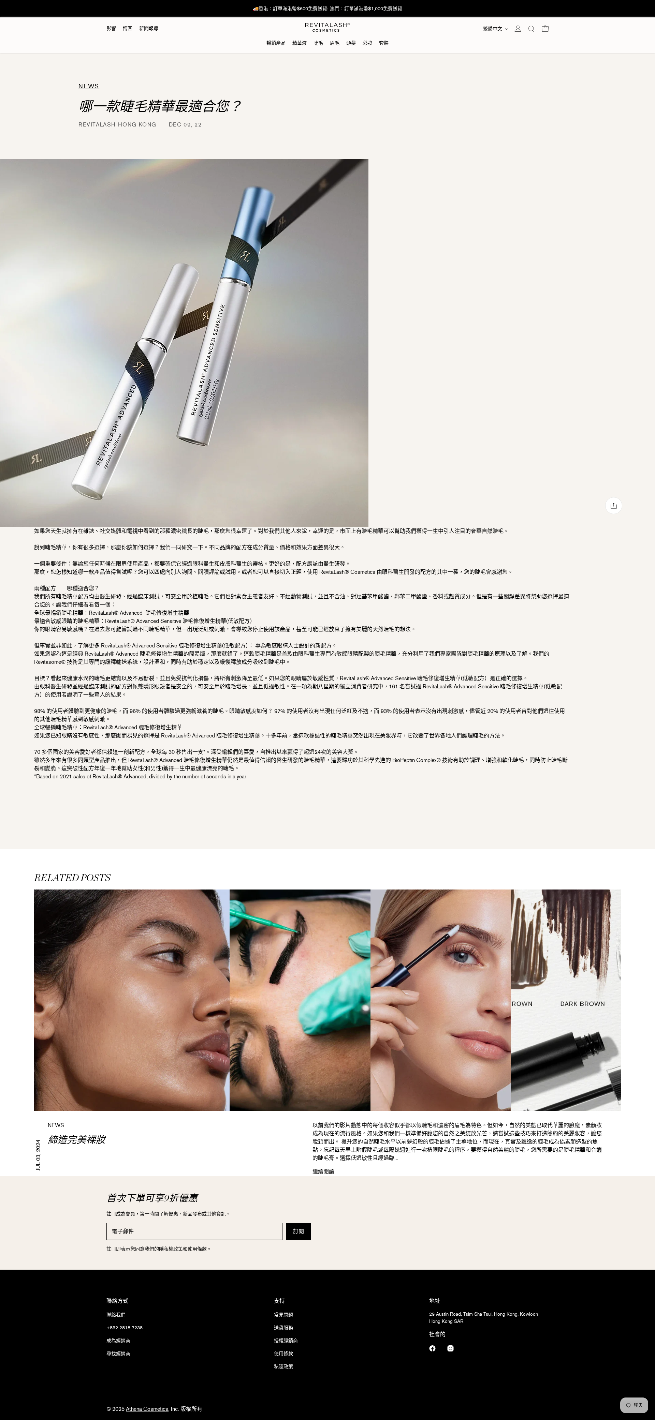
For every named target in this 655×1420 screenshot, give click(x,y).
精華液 (299, 43)
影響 (111, 28)
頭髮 (351, 43)
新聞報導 (148, 28)
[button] (531, 28)
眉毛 (334, 43)
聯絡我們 (116, 1315)
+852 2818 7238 (124, 1328)
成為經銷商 (118, 1341)
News (41, 93)
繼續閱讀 (323, 1171)
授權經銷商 (286, 1341)
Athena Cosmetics (147, 1409)
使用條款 (283, 1354)
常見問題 (283, 1315)
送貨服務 (283, 1328)
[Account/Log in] (517, 28)
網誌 (41, 108)
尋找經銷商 (118, 1354)
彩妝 (367, 43)
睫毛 (318, 43)
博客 (127, 28)
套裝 (384, 43)
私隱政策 (283, 1367)
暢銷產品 (276, 43)
